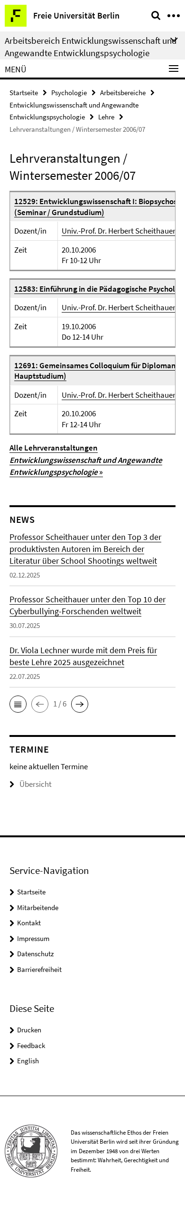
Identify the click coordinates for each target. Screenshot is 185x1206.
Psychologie (69, 92)
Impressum (33, 938)
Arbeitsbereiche (123, 92)
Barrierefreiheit (39, 969)
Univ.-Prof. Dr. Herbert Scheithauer (119, 231)
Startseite (23, 92)
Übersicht (35, 784)
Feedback (31, 1045)
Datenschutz (35, 953)
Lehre (106, 116)
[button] (18, 704)
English (28, 1060)
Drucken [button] (29, 1029)
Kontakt (29, 922)
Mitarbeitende (37, 907)
